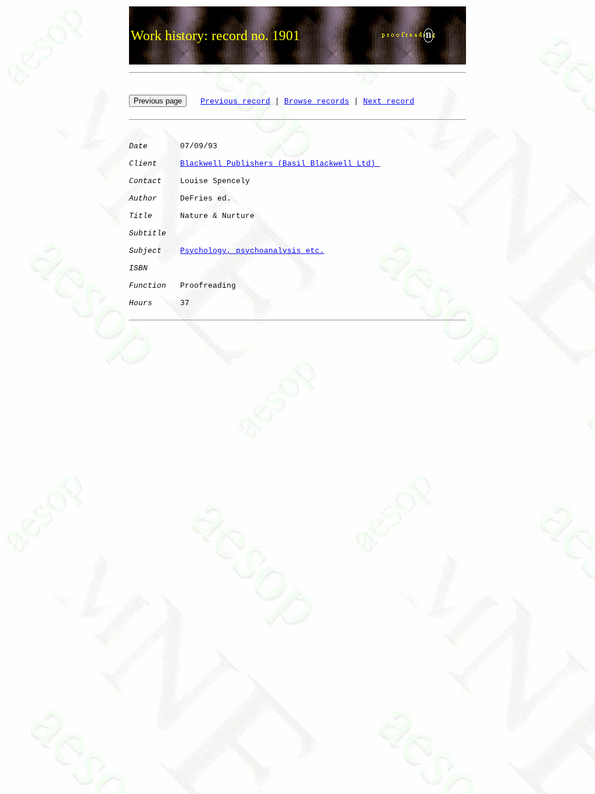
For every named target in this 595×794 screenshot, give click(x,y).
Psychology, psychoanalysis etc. (252, 250)
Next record (388, 101)
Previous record (235, 101)
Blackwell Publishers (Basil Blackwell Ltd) (280, 163)
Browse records (316, 101)
